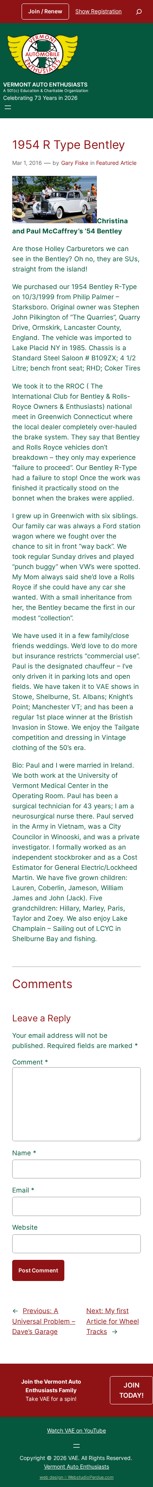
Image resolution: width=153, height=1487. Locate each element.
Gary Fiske (74, 162)
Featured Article (116, 162)
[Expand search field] (139, 11)
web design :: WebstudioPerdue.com (77, 1477)
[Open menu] (8, 107)
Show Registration (98, 11)
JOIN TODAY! (131, 1390)
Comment (30, 1062)
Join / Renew (45, 11)
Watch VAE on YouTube (76, 1430)
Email (23, 1190)
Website (25, 1227)
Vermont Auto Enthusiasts (45, 84)
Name (24, 1153)
